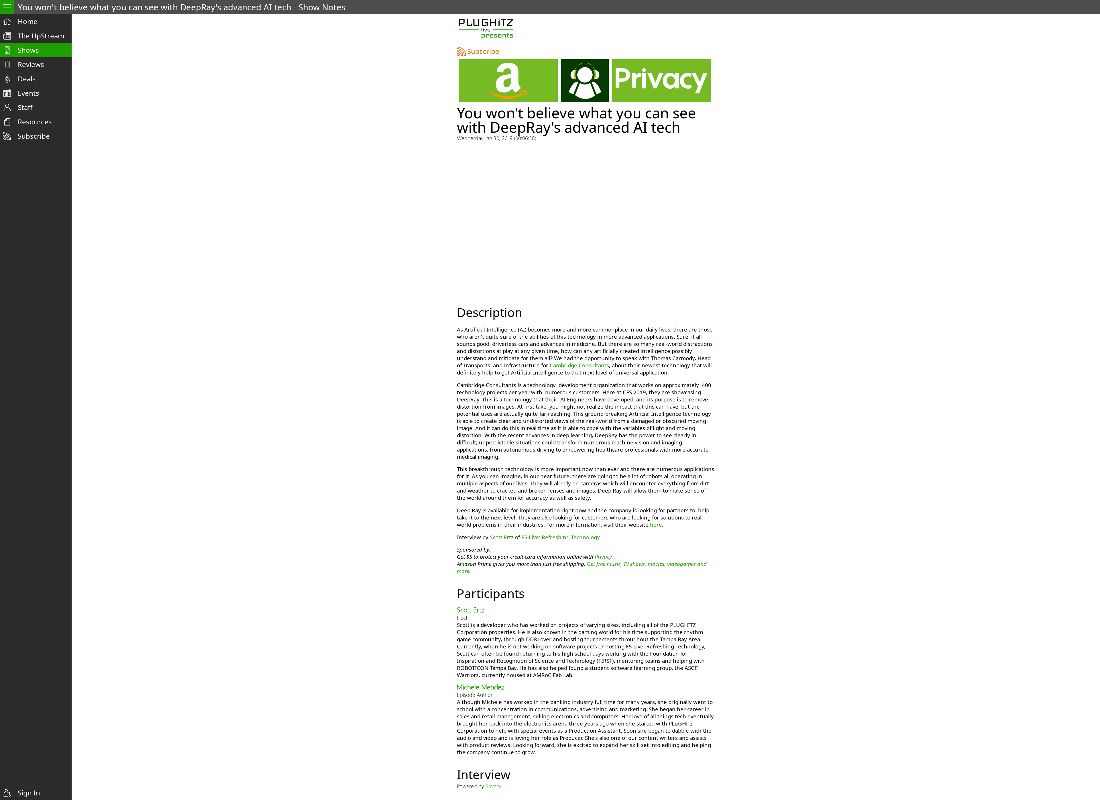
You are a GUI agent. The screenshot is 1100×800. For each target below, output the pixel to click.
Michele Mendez (480, 686)
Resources (35, 121)
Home (28, 21)
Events (28, 93)
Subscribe (34, 136)
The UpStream (41, 35)
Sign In (29, 792)
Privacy (603, 556)
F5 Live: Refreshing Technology (560, 537)
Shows (28, 50)
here (656, 524)
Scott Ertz (502, 537)
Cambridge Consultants (579, 365)
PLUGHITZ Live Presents (485, 29)
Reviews (31, 64)
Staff (25, 107)
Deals (27, 78)
